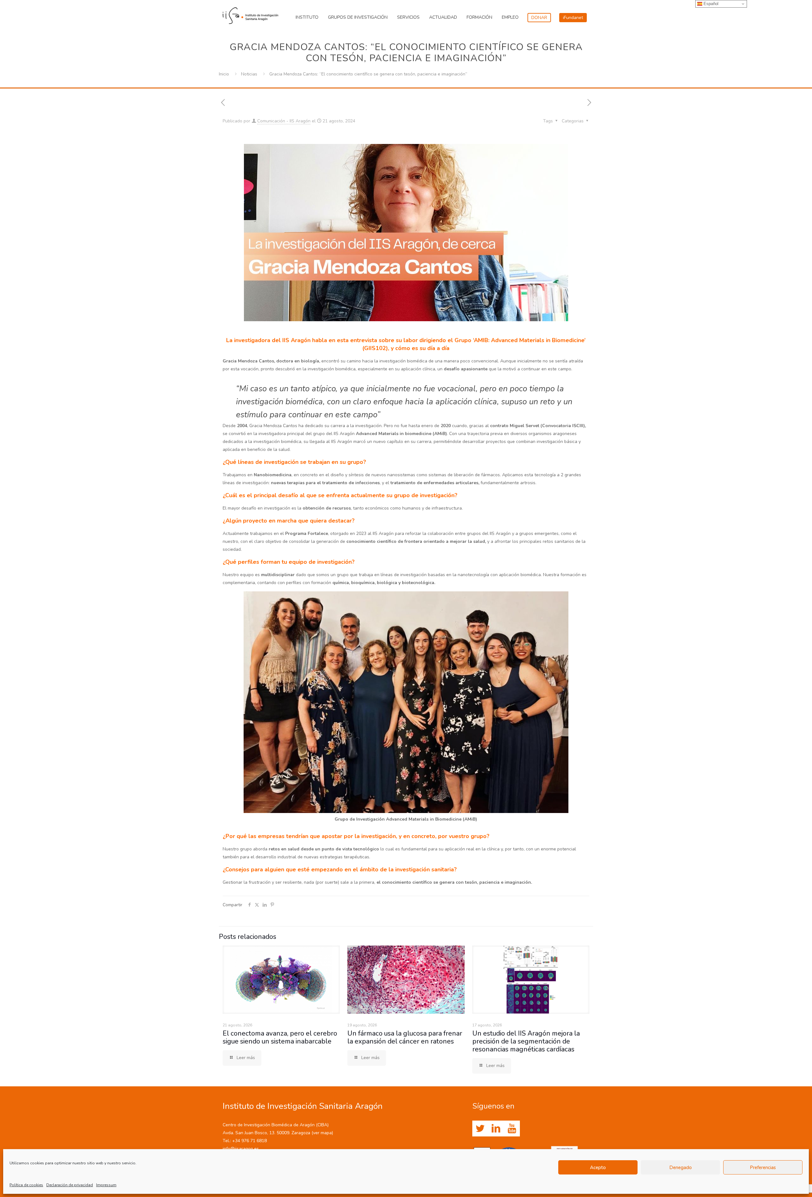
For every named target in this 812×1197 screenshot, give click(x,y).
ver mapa (322, 1133)
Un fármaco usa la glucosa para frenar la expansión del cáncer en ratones (404, 1037)
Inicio (224, 74)
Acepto (598, 1167)
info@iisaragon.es (241, 1149)
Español (710, 3)
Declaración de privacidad (69, 1184)
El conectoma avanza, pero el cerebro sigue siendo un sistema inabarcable (280, 1037)
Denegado (680, 1167)
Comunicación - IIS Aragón (284, 121)
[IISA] (250, 14)
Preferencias (763, 1167)
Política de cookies (26, 1184)
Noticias (249, 74)
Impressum (106, 1184)
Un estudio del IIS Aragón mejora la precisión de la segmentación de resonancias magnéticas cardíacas (526, 1041)
